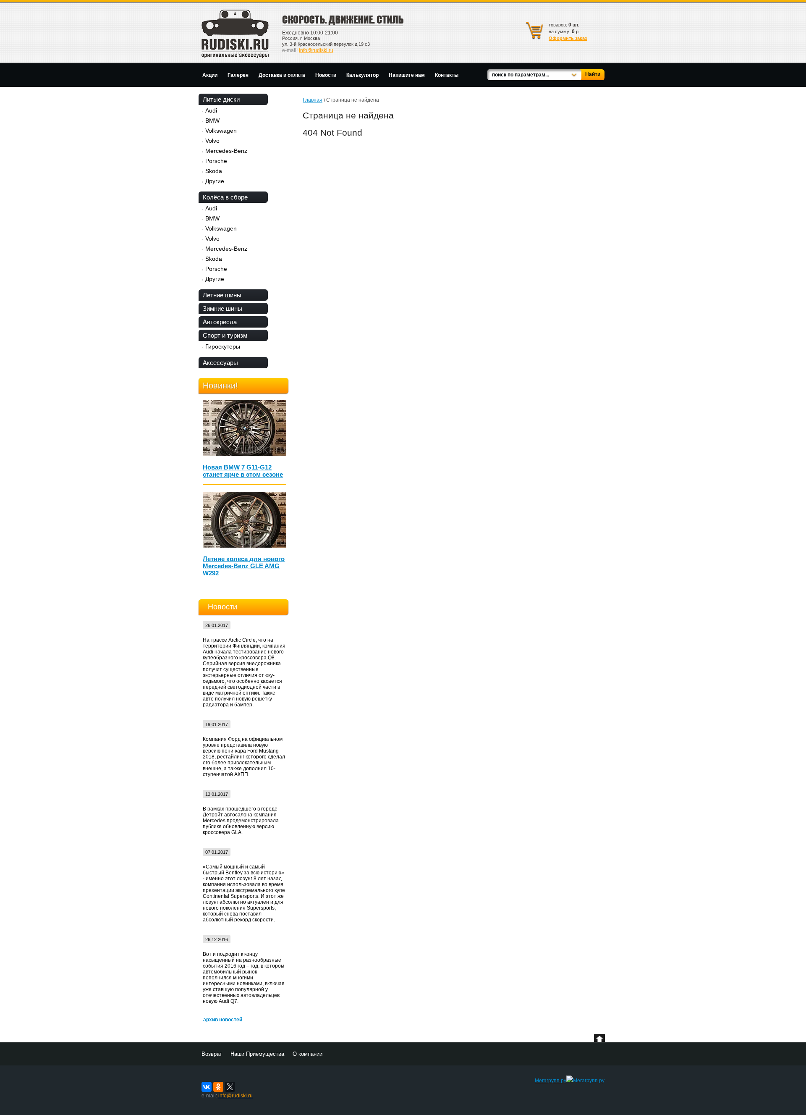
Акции (209, 75)
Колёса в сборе (225, 197)
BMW (212, 120)
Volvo (212, 140)
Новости (325, 75)
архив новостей (222, 1020)
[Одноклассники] (218, 1087)
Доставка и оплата (282, 75)
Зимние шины (222, 308)
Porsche (216, 160)
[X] (230, 1087)
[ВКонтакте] (207, 1087)
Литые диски (221, 99)
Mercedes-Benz (226, 150)
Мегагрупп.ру (550, 1081)
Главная (312, 100)
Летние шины (222, 295)
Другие (214, 181)
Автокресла (220, 321)
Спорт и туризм (225, 335)
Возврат (212, 1054)
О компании (307, 1054)
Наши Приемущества (257, 1054)
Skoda (213, 171)
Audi (211, 110)
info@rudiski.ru (316, 50)
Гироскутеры (222, 346)
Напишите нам (407, 75)
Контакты (446, 75)
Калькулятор (362, 75)
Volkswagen (221, 130)
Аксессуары (220, 362)
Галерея (238, 75)
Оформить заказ (568, 38)
